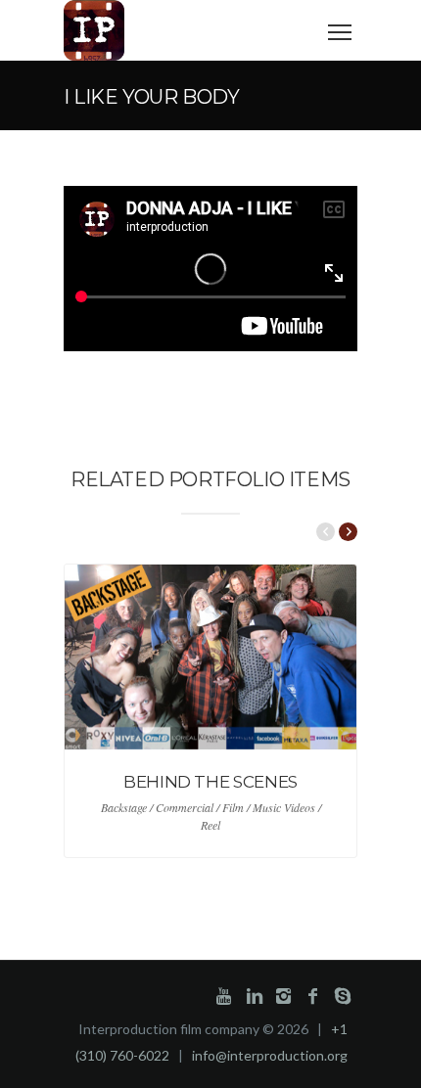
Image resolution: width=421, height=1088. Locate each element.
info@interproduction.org (270, 1055)
